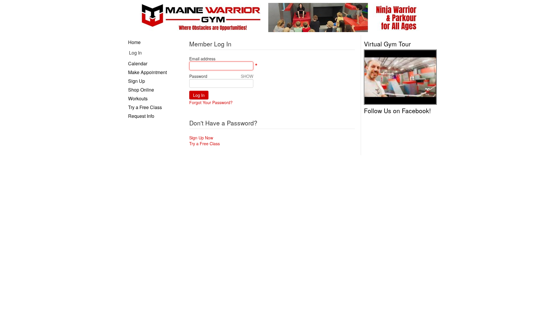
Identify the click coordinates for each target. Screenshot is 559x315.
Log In (135, 52)
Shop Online (141, 89)
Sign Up (136, 81)
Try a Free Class (145, 107)
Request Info (141, 116)
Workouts (138, 98)
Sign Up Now (201, 138)
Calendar (137, 63)
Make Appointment (147, 72)
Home (134, 42)
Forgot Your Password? (211, 102)
